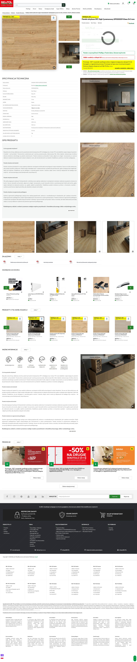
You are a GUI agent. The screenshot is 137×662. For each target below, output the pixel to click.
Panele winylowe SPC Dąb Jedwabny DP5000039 (12, 334)
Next (53, 42)
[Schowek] (128, 3)
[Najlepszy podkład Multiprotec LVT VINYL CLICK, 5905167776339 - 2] (58, 285)
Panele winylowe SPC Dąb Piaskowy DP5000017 (77, 334)
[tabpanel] (19, 237)
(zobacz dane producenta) (41, 85)
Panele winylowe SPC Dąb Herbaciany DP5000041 (121, 334)
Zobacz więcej (37, 477)
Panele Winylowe (20, 12)
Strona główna (6, 12)
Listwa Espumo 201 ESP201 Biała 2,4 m (36, 294)
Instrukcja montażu (48, 262)
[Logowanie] (123, 3)
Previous (6, 42)
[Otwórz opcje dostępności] (2, 655)
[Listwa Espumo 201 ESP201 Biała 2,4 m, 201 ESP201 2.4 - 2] (36, 285)
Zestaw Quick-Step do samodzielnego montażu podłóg (100, 294)
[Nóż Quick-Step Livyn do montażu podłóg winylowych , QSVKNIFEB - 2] (123, 285)
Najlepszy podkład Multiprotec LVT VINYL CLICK (57, 294)
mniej (19, 256)
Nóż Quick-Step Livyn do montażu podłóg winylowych (121, 294)
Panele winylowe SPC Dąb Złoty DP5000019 (57, 334)
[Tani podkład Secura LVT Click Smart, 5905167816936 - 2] (79, 285)
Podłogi (13, 12)
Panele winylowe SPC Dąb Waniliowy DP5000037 (99, 334)
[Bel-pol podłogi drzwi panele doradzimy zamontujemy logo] (6, 3)
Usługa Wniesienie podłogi (12, 294)
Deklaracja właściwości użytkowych (19, 262)
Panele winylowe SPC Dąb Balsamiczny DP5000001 (34, 334)
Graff (36, 557)
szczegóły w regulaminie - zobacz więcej (124, 68)
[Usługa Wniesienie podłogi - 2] (14, 285)
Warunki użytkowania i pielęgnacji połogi (87, 262)
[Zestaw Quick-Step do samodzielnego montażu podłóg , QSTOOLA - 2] (101, 285)
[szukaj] (63, 5)
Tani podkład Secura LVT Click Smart (78, 294)
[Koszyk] (133, 3)
